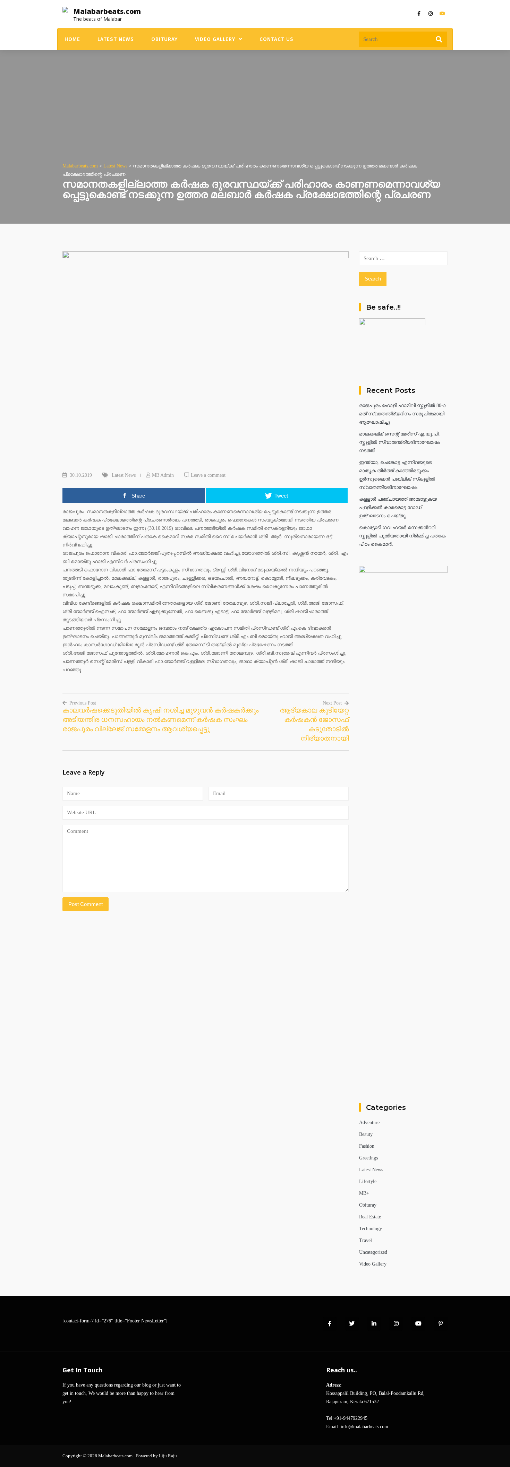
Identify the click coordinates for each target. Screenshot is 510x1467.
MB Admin (163, 475)
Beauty (366, 1134)
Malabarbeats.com (107, 11)
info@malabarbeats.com (364, 1426)
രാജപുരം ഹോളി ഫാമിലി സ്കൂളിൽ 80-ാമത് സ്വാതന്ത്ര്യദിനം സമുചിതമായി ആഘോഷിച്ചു (402, 414)
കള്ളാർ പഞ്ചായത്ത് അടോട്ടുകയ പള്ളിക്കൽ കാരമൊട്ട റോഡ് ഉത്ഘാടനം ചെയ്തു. (398, 507)
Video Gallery (215, 39)
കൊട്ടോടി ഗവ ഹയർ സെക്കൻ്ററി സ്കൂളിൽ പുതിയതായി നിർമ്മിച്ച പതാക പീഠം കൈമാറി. (402, 536)
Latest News (115, 39)
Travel (365, 1240)
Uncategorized (373, 1252)
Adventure (369, 1122)
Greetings (368, 1157)
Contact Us (277, 39)
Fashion (366, 1146)
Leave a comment (208, 475)
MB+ (364, 1193)
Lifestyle (367, 1181)
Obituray (164, 39)
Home (72, 39)
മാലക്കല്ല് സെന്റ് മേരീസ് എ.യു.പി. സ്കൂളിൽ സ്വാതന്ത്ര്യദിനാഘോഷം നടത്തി (399, 442)
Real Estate (370, 1216)
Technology (370, 1228)
